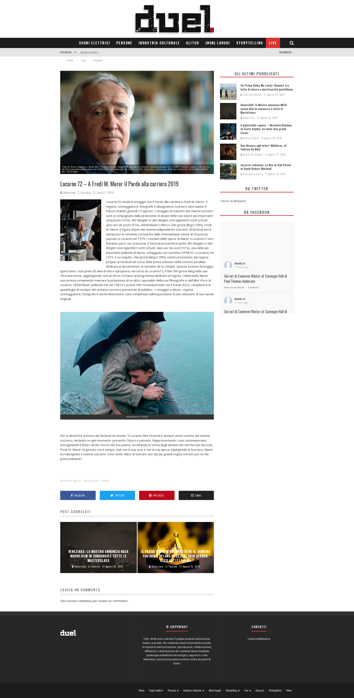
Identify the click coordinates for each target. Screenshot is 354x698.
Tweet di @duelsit (233, 201)
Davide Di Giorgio (252, 154)
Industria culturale (159, 42)
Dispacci (285, 52)
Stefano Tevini (250, 138)
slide (106, 480)
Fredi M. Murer (71, 480)
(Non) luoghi (217, 42)
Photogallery (275, 690)
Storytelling (249, 42)
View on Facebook (234, 287)
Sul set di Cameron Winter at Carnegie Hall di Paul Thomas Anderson (255, 278)
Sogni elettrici (94, 42)
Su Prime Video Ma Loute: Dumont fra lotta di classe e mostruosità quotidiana (267, 87)
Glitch (192, 42)
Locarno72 (92, 480)
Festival (86, 192)
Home (141, 690)
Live (273, 42)
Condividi (253, 287)
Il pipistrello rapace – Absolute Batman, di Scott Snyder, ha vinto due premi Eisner (266, 129)
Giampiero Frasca (252, 174)
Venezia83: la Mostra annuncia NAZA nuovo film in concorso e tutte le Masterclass (264, 108)
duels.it (239, 263)
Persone (124, 42)
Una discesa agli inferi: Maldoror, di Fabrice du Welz (263, 147)
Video (289, 690)
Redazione (68, 192)
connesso (85, 601)
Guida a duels (89, 52)
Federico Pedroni (252, 94)
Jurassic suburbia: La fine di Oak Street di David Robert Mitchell (266, 167)
